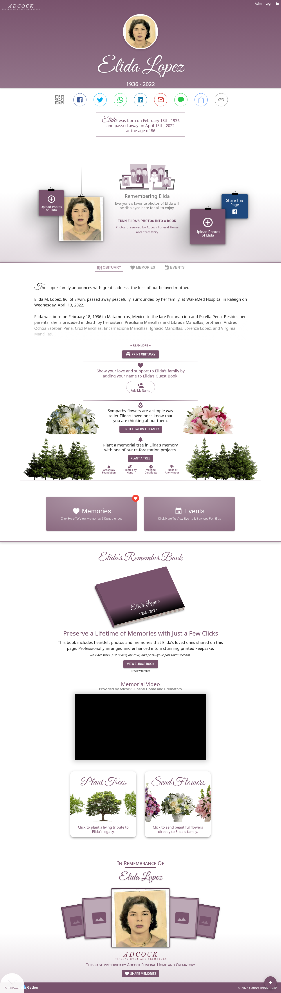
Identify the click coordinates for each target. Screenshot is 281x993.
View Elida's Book (140, 664)
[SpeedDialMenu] (270, 982)
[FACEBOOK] (79, 99)
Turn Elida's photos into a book (147, 221)
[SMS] (180, 99)
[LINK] (221, 99)
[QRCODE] (59, 99)
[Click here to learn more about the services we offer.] (140, 956)
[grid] (140, 207)
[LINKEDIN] (140, 99)
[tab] (109, 267)
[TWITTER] (100, 99)
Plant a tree (140, 458)
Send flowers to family (140, 429)
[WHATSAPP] (120, 99)
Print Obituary (143, 354)
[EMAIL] (160, 99)
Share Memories (143, 973)
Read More (140, 345)
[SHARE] (201, 99)
